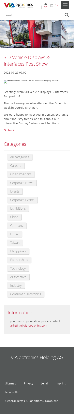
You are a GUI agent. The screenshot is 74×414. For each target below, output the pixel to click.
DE (45, 7)
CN (56, 5)
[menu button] (65, 8)
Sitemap (10, 383)
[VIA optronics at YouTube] (43, 368)
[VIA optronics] (19, 5)
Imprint (61, 383)
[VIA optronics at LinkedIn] (31, 368)
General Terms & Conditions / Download (31, 401)
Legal (44, 383)
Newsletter (12, 392)
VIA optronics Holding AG (37, 357)
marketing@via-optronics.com (27, 325)
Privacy (28, 383)
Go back (9, 130)
